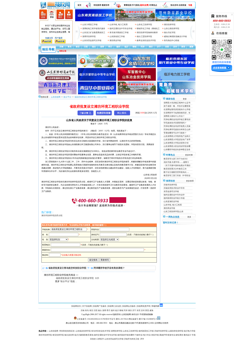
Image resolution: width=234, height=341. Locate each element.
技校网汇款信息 (114, 306)
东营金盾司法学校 (171, 191)
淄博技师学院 (116, 331)
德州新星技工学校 (146, 331)
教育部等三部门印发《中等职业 (177, 175)
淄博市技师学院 (89, 36)
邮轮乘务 (179, 335)
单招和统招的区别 (66, 331)
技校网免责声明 (143, 306)
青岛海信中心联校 (171, 40)
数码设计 (187, 335)
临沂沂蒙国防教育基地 (83, 335)
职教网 (165, 323)
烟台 (94, 47)
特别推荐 (97, 5)
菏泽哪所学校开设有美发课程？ (109, 268)
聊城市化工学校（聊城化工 (148, 28)
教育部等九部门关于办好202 (176, 159)
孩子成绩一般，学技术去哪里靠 (177, 106)
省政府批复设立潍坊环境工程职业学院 (90, 97)
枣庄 (110, 47)
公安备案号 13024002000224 (88, 319)
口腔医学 (100, 339)
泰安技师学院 (58, 335)
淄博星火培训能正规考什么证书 (177, 103)
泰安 (78, 47)
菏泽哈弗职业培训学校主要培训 (177, 119)
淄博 (102, 47)
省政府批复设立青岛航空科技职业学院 (67, 268)
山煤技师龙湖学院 (175, 331)
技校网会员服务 (129, 306)
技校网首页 (76, 306)
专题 (190, 5)
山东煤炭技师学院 (83, 331)
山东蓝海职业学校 (171, 201)
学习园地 (136, 5)
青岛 (69, 47)
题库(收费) (144, 5)
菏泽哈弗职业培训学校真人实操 (177, 126)
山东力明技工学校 (90, 24)
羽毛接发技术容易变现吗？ (175, 123)
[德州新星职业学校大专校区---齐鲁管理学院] (175, 15)
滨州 (175, 47)
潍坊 (151, 47)
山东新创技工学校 (117, 36)
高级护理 (163, 335)
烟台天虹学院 (169, 32)
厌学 (142, 339)
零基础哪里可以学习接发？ (175, 133)
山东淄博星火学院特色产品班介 (177, 136)
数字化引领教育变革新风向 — (176, 172)
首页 (79, 5)
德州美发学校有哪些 (126, 335)
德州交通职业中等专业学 (174, 195)
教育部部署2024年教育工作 (175, 169)
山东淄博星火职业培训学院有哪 (177, 146)
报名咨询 (174, 5)
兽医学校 (155, 335)
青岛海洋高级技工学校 (119, 32)
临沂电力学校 (189, 331)
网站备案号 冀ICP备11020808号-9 (143, 319)
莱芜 (183, 47)
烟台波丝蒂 (69, 335)
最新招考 (105, 5)
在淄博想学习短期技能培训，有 (177, 113)
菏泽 (143, 47)
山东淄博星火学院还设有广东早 (177, 139)
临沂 (126, 47)
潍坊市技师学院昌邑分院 (51, 215)
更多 (185, 99)
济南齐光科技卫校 (131, 339)
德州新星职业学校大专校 (174, 198)
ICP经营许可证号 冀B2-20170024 (114, 319)
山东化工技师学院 (144, 24)
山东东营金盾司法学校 (91, 40)
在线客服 (182, 5)
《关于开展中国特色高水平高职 (177, 165)
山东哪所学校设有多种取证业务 (177, 149)
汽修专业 (139, 335)
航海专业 (171, 335)
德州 (118, 47)
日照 (86, 47)
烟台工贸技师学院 (144, 36)
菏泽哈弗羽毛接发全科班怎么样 (177, 129)
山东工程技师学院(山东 (173, 211)
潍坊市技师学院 (45, 335)
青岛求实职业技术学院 (100, 331)
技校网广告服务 (99, 306)
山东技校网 (55, 97)
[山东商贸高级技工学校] (95, 15)
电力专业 (147, 335)
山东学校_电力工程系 (119, 24)
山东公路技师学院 (171, 28)
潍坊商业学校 (115, 40)
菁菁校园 (127, 5)
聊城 (134, 47)
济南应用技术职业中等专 (174, 188)
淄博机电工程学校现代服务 (93, 28)
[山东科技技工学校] (135, 15)
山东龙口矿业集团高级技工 (93, 32)
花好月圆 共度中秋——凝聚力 (176, 162)
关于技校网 (87, 306)
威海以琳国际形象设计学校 (175, 36)
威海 (191, 47)
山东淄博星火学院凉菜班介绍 (176, 143)
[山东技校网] (55, 8)
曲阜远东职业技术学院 (146, 40)
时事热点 (153, 5)
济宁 (159, 47)
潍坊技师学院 (169, 24)
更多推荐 (190, 181)
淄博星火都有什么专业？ (174, 116)
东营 (167, 47)
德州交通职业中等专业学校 (121, 28)
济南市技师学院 (170, 185)
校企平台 (67, 97)
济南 (61, 47)
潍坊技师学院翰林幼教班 (147, 32)
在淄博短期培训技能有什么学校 (177, 109)
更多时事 (189, 155)
